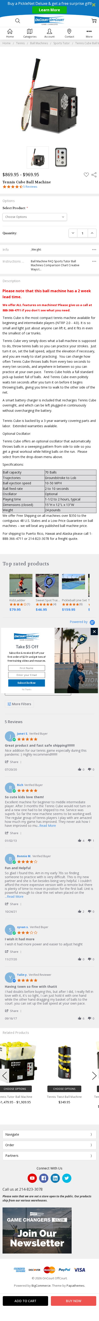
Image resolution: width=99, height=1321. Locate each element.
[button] (27, 646)
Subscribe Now (26, 683)
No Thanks (26, 689)
